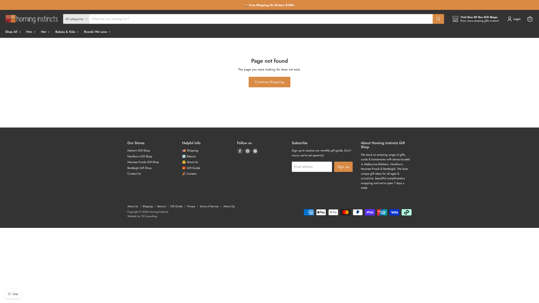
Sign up (343, 166)
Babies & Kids (65, 31)
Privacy (191, 206)
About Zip (229, 206)
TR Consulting (149, 216)
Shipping (148, 206)
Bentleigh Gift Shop (139, 168)
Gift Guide (176, 206)
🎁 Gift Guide (191, 168)
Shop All (11, 31)
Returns (161, 206)
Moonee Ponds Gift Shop (143, 162)
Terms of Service (209, 206)
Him (29, 31)
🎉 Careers (189, 173)
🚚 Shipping (190, 150)
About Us (132, 206)
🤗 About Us (190, 162)
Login (517, 19)
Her (44, 31)
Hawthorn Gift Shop (139, 156)
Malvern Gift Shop (138, 150)
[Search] (438, 19)
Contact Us (134, 173)
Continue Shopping (269, 81)
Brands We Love (96, 31)
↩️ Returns (189, 156)
